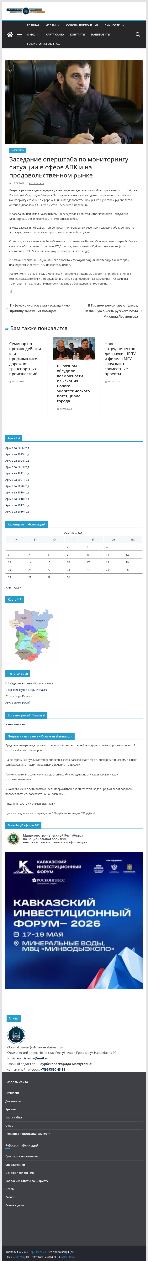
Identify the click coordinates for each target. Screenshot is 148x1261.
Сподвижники (15, 1164)
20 (9, 570)
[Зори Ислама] (10, 34)
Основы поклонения (82, 25)
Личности (112, 25)
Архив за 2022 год (17, 473)
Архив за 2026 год (17, 448)
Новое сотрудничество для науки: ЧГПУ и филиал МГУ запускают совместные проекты (120, 358)
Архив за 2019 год (17, 492)
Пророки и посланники (21, 1156)
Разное (10, 1197)
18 (107, 562)
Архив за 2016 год (17, 511)
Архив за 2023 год (17, 467)
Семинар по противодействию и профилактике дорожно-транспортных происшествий (25, 358)
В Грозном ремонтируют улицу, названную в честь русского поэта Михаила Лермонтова (111, 311)
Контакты (77, 34)
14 (29, 562)
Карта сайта (55, 34)
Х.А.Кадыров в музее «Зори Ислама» (29, 683)
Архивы (10, 1109)
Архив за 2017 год (17, 505)
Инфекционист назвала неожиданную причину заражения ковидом (40, 308)
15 (48, 562)
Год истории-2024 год (43, 44)
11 (107, 554)
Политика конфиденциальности (27, 1133)
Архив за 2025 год (17, 454)
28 (29, 577)
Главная (33, 25)
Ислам (51, 25)
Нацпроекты (100, 34)
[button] (58, 25)
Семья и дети (14, 1205)
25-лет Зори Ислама (18, 696)
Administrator (36, 183)
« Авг (8, 587)
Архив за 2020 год (17, 486)
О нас (31, 34)
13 (9, 562)
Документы (13, 1101)
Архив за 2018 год (17, 499)
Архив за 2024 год (17, 460)
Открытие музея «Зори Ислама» (26, 690)
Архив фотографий (17, 702)
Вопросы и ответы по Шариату (26, 1181)
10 (88, 554)
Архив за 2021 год (17, 479)
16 (68, 562)
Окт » (17, 587)
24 (88, 570)
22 (48, 570)
